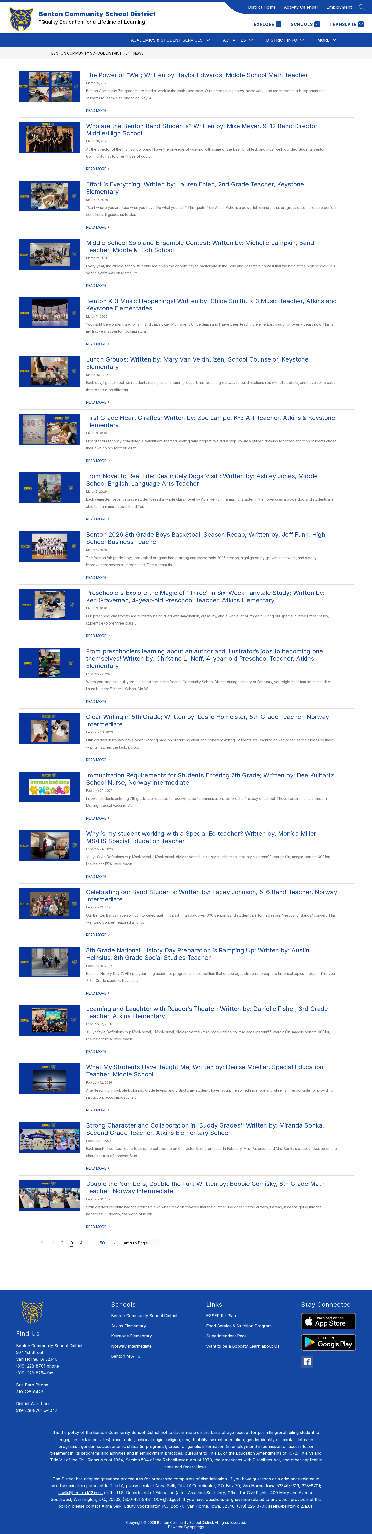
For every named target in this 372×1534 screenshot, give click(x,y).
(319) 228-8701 (30, 1366)
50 (102, 1242)
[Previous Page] (42, 1243)
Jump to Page (134, 1242)
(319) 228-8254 (31, 1372)
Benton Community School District (86, 53)
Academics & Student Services (167, 40)
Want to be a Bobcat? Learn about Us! (243, 1346)
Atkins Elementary (128, 1325)
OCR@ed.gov (166, 1499)
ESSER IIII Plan (221, 1315)
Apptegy (197, 1527)
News (138, 53)
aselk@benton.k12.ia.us (80, 1492)
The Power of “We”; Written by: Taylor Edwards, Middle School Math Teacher (197, 75)
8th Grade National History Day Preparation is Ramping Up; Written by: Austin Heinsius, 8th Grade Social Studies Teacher (197, 954)
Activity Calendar (301, 7)
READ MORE (98, 110)
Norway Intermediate (131, 1346)
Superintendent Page (226, 1335)
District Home (262, 7)
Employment (339, 7)
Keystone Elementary (131, 1335)
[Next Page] (115, 1243)
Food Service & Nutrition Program (239, 1325)
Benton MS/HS (125, 1356)
